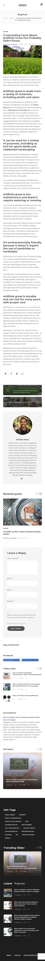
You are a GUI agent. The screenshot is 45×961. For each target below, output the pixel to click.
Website (10, 601)
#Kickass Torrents (29, 828)
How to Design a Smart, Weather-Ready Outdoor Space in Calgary (21, 718)
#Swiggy (7, 838)
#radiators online (28, 834)
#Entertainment (27, 824)
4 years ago (14, 44)
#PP (17, 834)
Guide (12, 18)
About (9, 955)
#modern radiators (28, 831)
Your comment (13, 558)
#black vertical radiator (13, 821)
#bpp (26, 821)
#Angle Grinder (10, 815)
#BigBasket (22, 815)
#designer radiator (11, 824)
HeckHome (10, 713)
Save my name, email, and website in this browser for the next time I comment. (21, 616)
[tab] (8, 883)
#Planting (8, 834)
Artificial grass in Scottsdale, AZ (19, 110)
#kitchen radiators (11, 831)
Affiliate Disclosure (32, 955)
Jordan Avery (6, 44)
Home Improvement (23, 400)
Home (5, 18)
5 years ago (9, 785)
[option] (22, 518)
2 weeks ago (17, 895)
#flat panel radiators (12, 828)
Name (9, 578)
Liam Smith (6, 538)
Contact (17, 955)
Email (9, 590)
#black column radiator (13, 818)
